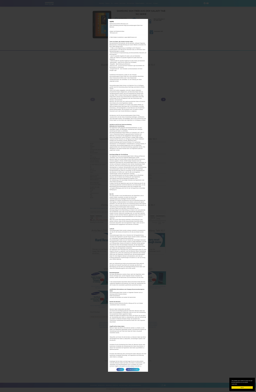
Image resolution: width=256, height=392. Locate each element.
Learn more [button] (234, 384)
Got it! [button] (242, 387)
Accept (120, 369)
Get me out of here (133, 369)
